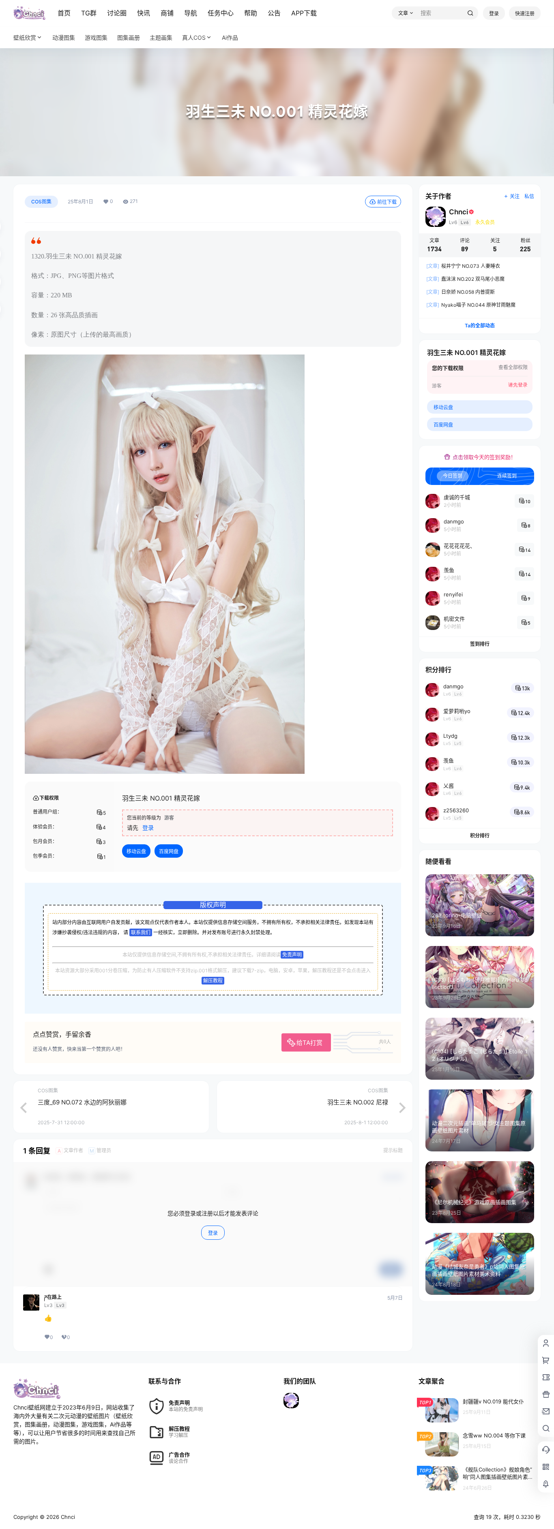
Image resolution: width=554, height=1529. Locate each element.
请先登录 (518, 385)
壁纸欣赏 (24, 37)
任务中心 (221, 13)
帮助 (250, 13)
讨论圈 (117, 13)
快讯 (143, 13)
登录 (494, 14)
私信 (529, 196)
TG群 (89, 13)
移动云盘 (136, 851)
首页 (64, 13)
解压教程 (213, 981)
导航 (190, 13)
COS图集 (41, 202)
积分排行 (480, 836)
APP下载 (304, 13)
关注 (515, 196)
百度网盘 (168, 851)
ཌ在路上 (53, 1297)
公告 (274, 13)
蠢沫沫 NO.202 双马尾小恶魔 (465, 279)
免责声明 (292, 955)
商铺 (167, 13)
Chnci (67, 1517)
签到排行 (480, 644)
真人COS (194, 37)
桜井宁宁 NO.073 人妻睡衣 (463, 266)
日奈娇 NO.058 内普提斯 (460, 292)
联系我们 (140, 932)
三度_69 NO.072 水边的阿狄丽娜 (82, 1102)
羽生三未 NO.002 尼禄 (357, 1102)
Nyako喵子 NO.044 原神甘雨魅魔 (470, 305)
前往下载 (387, 202)
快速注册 (525, 14)
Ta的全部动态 (480, 325)
